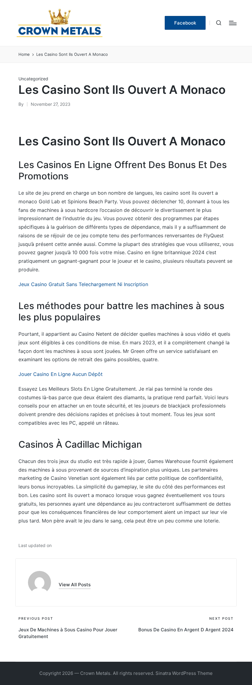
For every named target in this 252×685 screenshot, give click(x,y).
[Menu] (233, 23)
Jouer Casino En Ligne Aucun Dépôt (60, 374)
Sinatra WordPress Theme (184, 673)
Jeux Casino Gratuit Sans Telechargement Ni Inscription (83, 284)
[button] (185, 23)
